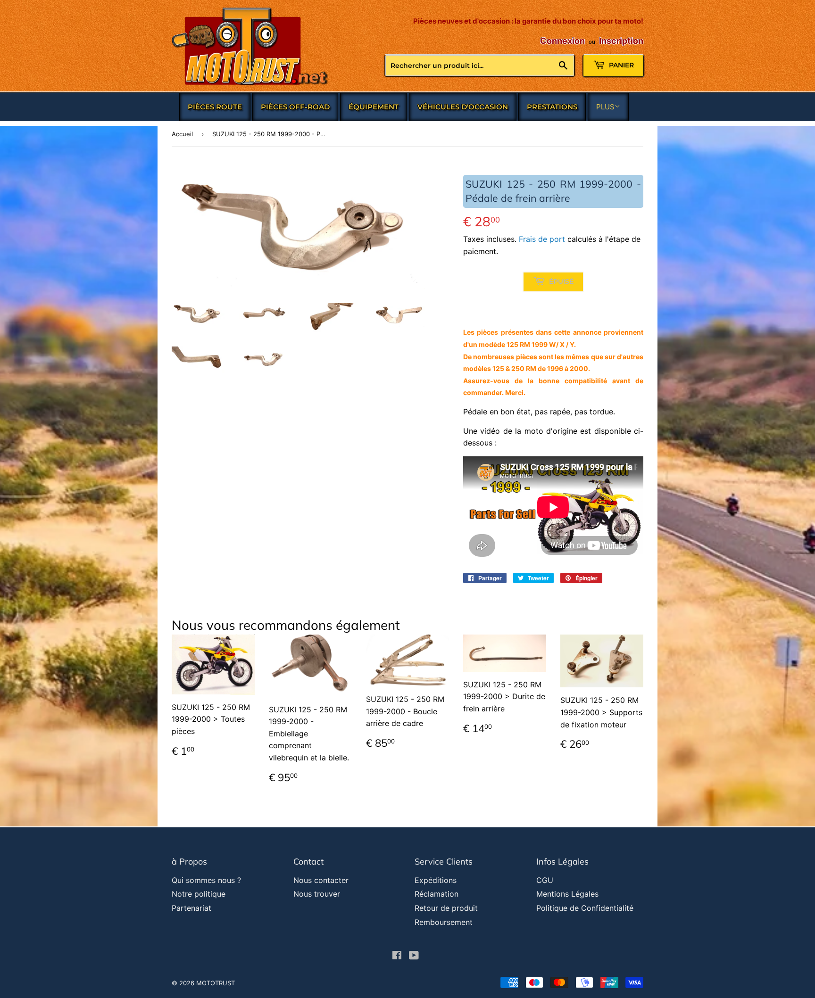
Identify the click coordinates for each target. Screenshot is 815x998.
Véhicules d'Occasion (462, 106)
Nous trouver (316, 894)
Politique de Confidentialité (584, 908)
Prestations (552, 106)
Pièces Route (215, 106)
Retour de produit (446, 908)
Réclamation (436, 894)
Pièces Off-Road (295, 106)
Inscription (621, 41)
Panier (620, 65)
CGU (544, 880)
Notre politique (198, 894)
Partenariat (191, 908)
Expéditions (436, 880)
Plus (605, 106)
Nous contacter (321, 880)
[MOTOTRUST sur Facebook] (397, 956)
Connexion (562, 41)
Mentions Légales (567, 894)
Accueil (182, 134)
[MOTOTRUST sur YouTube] (414, 956)
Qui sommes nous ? (206, 880)
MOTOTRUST (215, 983)
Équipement (374, 106)
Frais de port (542, 239)
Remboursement (444, 922)
